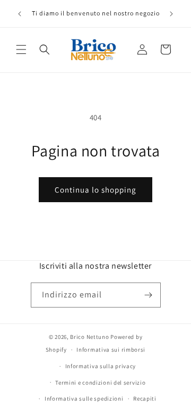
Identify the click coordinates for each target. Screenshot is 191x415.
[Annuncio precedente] (19, 14)
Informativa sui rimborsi (110, 349)
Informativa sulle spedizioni (84, 398)
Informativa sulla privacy (100, 366)
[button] (21, 49)
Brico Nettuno (89, 337)
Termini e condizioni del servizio (100, 382)
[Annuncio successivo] (171, 14)
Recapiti (145, 398)
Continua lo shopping (95, 190)
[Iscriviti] (148, 295)
